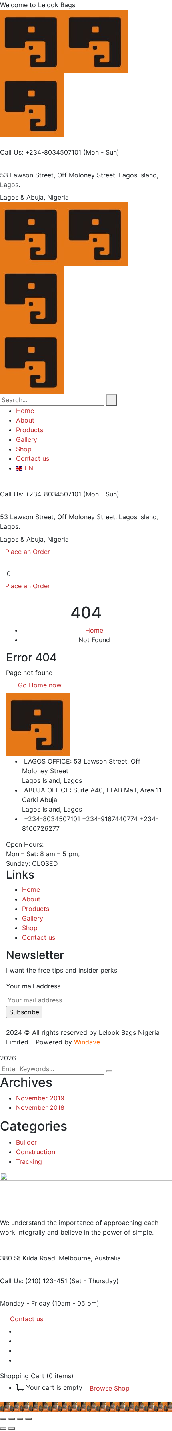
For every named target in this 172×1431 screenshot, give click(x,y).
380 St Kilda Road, (28, 1258)
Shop (30, 928)
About (31, 899)
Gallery (32, 918)
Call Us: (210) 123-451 (33, 1281)
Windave (87, 1042)
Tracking (29, 1161)
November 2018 (40, 1107)
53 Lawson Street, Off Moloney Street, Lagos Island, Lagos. (79, 180)
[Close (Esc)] (28, 1419)
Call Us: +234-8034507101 (40, 152)
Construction (35, 1152)
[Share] (20, 1419)
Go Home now (39, 685)
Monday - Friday (25, 1303)
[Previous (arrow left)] (3, 1428)
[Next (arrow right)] (11, 1428)
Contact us (38, 937)
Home (94, 630)
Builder (26, 1142)
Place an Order (27, 552)
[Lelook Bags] (32, 41)
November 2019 (40, 1098)
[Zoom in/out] (3, 1419)
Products (35, 909)
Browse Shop (110, 1388)
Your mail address (33, 986)
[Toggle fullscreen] (11, 1419)
